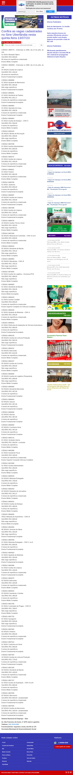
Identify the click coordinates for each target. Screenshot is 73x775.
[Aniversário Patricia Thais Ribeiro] (59, 326)
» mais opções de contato (62, 746)
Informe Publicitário (54, 22)
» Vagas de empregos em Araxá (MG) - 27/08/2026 (59, 173)
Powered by (21, 11)
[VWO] (26, 11)
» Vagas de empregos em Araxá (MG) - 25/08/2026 (59, 180)
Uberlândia (4, 764)
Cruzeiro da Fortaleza (7, 745)
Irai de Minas (30, 748)
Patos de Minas (5, 755)
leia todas (67, 165)
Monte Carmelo (5, 752)
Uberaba (28, 761)
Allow (50, 11)
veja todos (67, 315)
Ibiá (2, 748)
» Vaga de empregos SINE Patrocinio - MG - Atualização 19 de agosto (59, 188)
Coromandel (29, 742)
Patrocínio (29, 755)
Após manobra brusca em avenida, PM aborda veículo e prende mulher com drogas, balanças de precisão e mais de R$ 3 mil (58, 37)
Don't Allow (39, 11)
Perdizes (4, 758)
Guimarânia (29, 745)
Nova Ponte (29, 752)
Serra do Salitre (30, 758)
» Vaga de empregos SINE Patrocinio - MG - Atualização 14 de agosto (59, 203)
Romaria (4, 761)
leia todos (67, 235)
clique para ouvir (59, 133)
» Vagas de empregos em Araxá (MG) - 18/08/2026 (59, 196)
